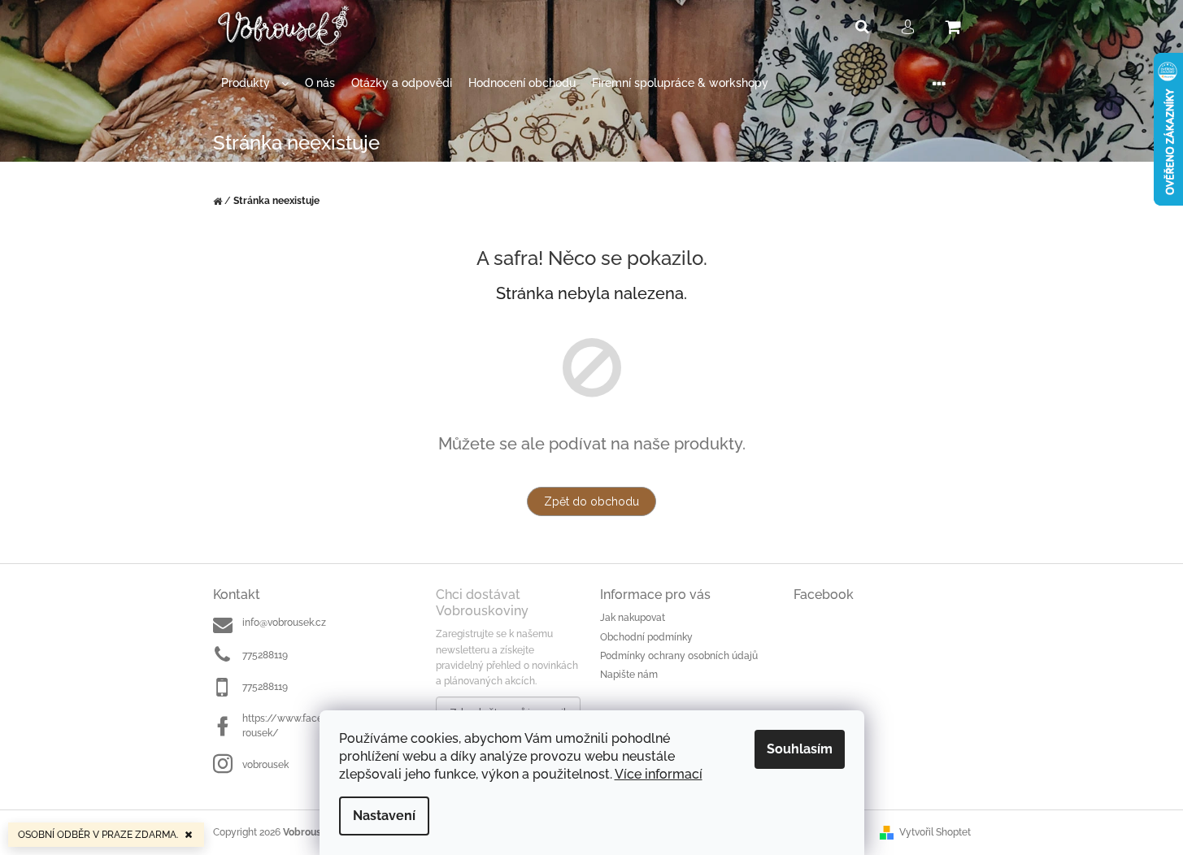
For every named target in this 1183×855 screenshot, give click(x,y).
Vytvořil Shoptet (935, 832)
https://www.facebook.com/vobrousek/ (315, 725)
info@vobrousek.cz (284, 622)
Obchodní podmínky (646, 637)
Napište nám (629, 674)
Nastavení (384, 815)
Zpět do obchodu (591, 501)
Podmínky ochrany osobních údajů (679, 656)
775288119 (265, 655)
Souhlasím (800, 749)
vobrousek (265, 764)
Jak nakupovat (632, 617)
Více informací (658, 774)
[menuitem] (255, 83)
